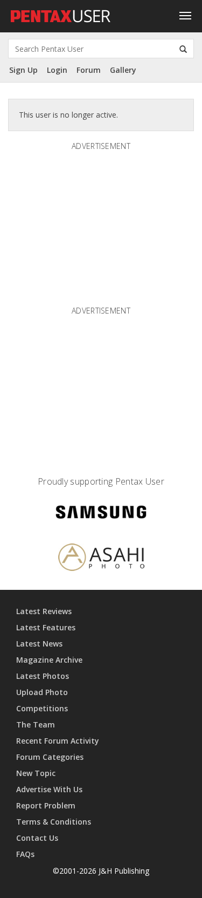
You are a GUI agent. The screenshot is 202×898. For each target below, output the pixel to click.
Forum (88, 70)
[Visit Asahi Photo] (101, 559)
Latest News (39, 643)
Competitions (42, 708)
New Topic (35, 773)
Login (57, 70)
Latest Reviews (44, 611)
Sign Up (23, 70)
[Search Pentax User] (183, 49)
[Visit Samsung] (101, 514)
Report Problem (45, 805)
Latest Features (45, 627)
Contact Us (37, 838)
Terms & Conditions (53, 822)
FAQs (25, 854)
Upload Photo (42, 692)
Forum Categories (49, 757)
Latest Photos (42, 676)
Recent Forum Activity (57, 741)
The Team (35, 724)
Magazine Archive (49, 660)
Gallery (123, 70)
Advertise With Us (49, 789)
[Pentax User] (61, 13)
